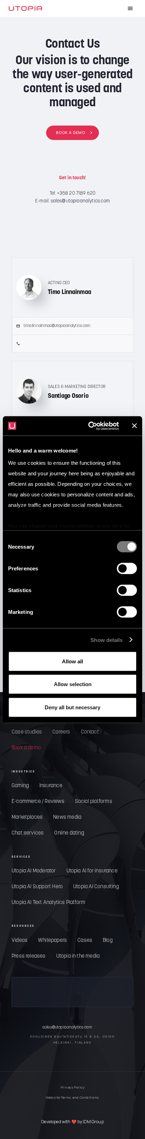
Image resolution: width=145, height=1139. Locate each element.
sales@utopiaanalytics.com (80, 201)
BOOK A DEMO (71, 132)
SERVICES (21, 857)
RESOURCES (23, 926)
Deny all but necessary (72, 707)
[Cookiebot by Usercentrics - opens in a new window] (90, 425)
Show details (106, 640)
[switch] (127, 568)
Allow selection (73, 684)
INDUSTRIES (23, 771)
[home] (25, 8)
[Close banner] (134, 425)
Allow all (72, 661)
